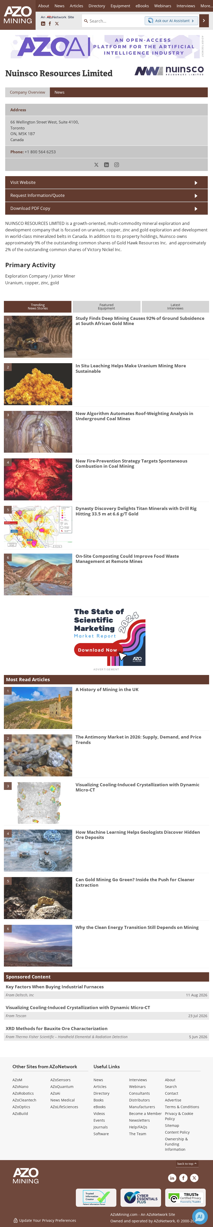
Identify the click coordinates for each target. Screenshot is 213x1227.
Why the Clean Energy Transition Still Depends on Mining (137, 927)
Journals (101, 1127)
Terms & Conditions (182, 1106)
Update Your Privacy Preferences (47, 1220)
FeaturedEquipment (106, 306)
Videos (99, 1113)
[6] (38, 574)
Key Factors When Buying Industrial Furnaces (55, 987)
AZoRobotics (23, 1093)
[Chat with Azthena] (200, 1216)
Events (99, 1120)
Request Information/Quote (37, 195)
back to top (185, 1163)
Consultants (139, 1093)
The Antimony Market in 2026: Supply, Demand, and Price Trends (138, 739)
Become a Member (145, 1113)
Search (171, 1086)
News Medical (62, 1100)
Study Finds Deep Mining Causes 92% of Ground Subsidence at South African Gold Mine (140, 320)
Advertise (173, 1100)
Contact (171, 1093)
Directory (97, 5)
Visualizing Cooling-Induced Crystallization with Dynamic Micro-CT (137, 787)
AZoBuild (20, 1113)
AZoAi (55, 1093)
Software (101, 1133)
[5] (38, 526)
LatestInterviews (175, 306)
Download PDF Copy (30, 208)
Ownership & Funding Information (176, 1144)
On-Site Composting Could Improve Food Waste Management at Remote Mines (127, 558)
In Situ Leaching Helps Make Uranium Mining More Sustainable (131, 368)
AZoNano (20, 1086)
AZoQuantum (62, 1086)
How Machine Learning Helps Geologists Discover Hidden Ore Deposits (138, 834)
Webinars (137, 1086)
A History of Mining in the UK (107, 689)
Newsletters (139, 1120)
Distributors (139, 1100)
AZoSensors (60, 1079)
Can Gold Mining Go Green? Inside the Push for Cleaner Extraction (135, 882)
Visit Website (23, 182)
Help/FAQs (138, 1127)
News (98, 1079)
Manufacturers (142, 1106)
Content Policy (177, 1132)
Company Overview (27, 92)
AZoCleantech (24, 1100)
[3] (38, 431)
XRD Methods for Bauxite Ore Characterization (57, 1028)
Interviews (138, 1079)
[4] (38, 479)
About (170, 1079)
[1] (38, 336)
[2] (38, 384)
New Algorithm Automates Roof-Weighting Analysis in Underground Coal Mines (134, 416)
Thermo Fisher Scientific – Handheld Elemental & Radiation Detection (71, 1036)
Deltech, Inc (24, 994)
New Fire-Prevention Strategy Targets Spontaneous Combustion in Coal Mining (131, 463)
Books (99, 1100)
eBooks (100, 1106)
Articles (100, 1086)
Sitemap (172, 1125)
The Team (137, 1133)
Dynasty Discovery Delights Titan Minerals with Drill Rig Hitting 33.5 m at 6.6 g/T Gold (136, 510)
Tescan (20, 1015)
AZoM (17, 1079)
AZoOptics (21, 1106)
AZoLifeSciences (64, 1106)
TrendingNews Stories (38, 306)
